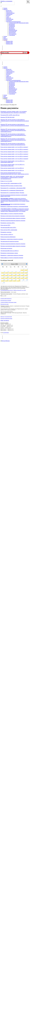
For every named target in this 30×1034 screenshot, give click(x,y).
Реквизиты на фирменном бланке (6, 318)
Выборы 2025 (9, 42)
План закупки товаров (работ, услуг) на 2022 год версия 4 (14, 154)
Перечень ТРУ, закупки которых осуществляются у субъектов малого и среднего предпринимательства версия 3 (15, 125)
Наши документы (5, 320)
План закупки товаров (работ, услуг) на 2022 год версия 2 (14, 149)
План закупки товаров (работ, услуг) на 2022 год (12, 168)
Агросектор (9, 20)
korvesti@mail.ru (6, 332)
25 (7, 280)
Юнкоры (5, 38)
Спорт (7, 16)
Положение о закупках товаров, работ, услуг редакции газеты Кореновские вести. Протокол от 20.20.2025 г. (14, 112)
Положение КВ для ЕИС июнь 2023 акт (10, 115)
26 (11, 280)
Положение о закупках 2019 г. (8, 222)
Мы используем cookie (5, 304)
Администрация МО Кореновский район (19, 22)
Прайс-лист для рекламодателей (6, 316)
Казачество (8, 10)
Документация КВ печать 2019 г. (8, 227)
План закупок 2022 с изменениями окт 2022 (11, 183)
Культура (8, 15)
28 (19, 280)
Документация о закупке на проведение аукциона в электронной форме (13, 204)
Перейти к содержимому (6, 1)
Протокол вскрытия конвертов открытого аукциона (13, 220)
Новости (5, 9)
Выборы (5, 40)
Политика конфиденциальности (6, 298)
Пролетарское (12, 32)
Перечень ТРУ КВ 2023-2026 (7, 117)
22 (23, 278)
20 (15, 278)
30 (26, 280)
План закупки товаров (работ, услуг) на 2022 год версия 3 (14, 151)
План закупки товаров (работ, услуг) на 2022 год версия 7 (14, 147)
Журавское (11, 27)
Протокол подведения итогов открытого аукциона (13, 215)
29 (23, 280)
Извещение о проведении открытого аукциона (12, 239)
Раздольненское (12, 33)
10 (4, 275)
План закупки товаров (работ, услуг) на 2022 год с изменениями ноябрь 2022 (13, 161)
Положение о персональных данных (9, 253)
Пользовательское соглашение (6, 300)
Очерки (5, 36)
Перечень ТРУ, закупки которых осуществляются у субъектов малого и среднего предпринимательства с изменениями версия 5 (13, 135)
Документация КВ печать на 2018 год (10, 250)
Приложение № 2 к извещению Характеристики (12, 190)
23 (26, 278)
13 (15, 275)
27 (15, 280)
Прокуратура (9, 11)
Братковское (12, 24)
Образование (9, 14)
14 (19, 275)
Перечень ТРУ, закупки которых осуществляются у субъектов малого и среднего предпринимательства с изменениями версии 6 (13, 140)
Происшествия (9, 19)
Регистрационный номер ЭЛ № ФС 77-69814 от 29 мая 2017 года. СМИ (13, 290)
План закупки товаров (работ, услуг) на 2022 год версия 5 (14, 156)
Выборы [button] (5, 98)
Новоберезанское (13, 30)
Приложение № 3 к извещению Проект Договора (12, 192)
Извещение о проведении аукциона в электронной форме (14, 206)
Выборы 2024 (9, 41)
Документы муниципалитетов (13, 21)
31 (4, 283)
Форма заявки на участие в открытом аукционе (12, 213)
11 (7, 275)
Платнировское (12, 31)
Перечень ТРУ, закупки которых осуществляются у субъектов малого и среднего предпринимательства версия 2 (15, 121)
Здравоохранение (10, 13)
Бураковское (12, 25)
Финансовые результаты (6, 248)
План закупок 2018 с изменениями (9, 229)
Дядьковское (12, 26)
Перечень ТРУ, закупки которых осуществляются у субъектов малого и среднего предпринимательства (13, 144)
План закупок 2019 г (5, 225)
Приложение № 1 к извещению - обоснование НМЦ (13, 188)
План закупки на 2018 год (7, 234)
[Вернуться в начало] (8, 4)
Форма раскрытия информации (8, 236)
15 (23, 275)
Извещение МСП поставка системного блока (11, 185)
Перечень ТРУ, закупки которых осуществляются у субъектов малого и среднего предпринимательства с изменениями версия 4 (13, 130)
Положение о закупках (6, 232)
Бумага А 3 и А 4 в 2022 (6, 181)
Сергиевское (12, 35)
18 (7, 278)
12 (11, 275)
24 (4, 280)
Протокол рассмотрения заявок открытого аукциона (13, 218)
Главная (5, 8)
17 (4, 278)
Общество (8, 17)
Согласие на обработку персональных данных (8, 302)
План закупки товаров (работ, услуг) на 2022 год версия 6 (14, 158)
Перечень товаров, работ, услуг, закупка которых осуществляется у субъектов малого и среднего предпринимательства (12, 177)
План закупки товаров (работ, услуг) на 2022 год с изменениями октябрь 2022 (13, 165)
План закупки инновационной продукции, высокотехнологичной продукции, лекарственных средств (15, 173)
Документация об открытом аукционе (10, 241)
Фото (4, 37)
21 (19, 278)
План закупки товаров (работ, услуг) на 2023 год (12, 170)
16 (26, 275)
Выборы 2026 (9, 43)
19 (11, 278)
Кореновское (12, 29)
